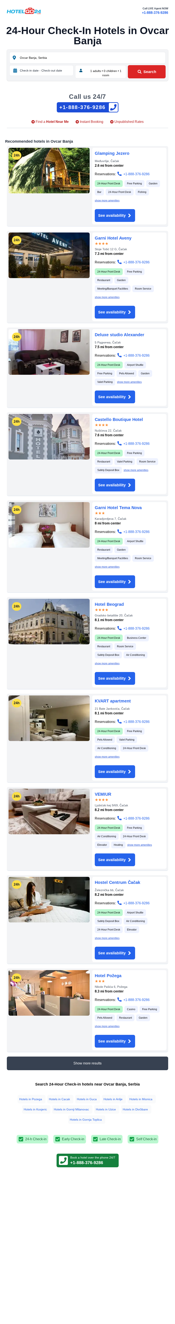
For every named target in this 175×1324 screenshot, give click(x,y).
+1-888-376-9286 (155, 12)
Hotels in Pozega (30, 1099)
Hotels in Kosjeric (35, 1109)
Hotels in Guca (87, 1099)
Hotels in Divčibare (135, 1109)
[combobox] (92, 57)
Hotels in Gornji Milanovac (71, 1109)
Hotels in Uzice (106, 1109)
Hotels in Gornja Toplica (86, 1119)
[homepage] (24, 11)
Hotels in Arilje (113, 1099)
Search (149, 72)
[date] (15, 70)
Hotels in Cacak (59, 1099)
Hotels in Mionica (140, 1099)
